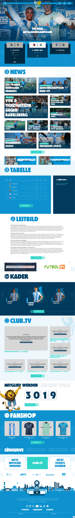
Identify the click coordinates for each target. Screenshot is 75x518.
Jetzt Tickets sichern (60, 463)
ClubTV (49, 510)
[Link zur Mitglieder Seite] (69, 3)
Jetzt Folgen (36, 376)
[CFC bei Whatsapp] (33, 506)
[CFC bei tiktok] (44, 506)
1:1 (13, 53)
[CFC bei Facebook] (26, 506)
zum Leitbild (37, 257)
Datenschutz (53, 513)
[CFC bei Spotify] (47, 506)
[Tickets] (14, 58)
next (72, 52)
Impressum (21, 513)
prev (2, 52)
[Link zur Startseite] (37, 9)
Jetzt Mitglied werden (15, 463)
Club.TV (37, 463)
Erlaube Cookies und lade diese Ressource (26, 342)
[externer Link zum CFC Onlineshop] (64, 3)
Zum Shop (36, 442)
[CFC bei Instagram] (30, 506)
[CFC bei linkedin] (41, 506)
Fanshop (37, 510)
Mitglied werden (30, 404)
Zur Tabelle (25, 205)
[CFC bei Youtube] (37, 506)
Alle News (36, 152)
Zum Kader (38, 311)
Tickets (25, 510)
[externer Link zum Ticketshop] (60, 3)
